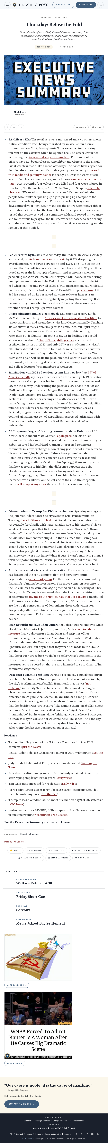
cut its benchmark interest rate (45, 259)
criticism (87, 290)
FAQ (11, 1134)
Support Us (63, 5)
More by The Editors (15, 842)
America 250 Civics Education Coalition (71, 318)
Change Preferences (62, 1121)
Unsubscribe (79, 1121)
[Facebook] (76, 1134)
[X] (81, 1134)
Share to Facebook (86, 850)
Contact (19, 1134)
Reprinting (66, 1134)
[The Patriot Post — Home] (30, 4)
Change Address (42, 1121)
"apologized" (64, 435)
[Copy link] (21, 127)
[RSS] (97, 1134)
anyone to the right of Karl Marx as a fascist (57, 596)
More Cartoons (17, 985)
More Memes (15, 1063)
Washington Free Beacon (51, 814)
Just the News (31, 747)
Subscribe (86, 5)
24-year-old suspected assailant (49, 157)
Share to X (58, 850)
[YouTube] (92, 1134)
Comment (36, 850)
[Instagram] (87, 1134)
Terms (29, 1134)
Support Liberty (22, 1104)
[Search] (100, 5)
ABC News (16, 804)
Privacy (38, 1134)
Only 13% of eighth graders (56, 340)
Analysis (46, 18)
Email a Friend (59, 858)
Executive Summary (29, 834)
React (15, 850)
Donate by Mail (54, 1128)
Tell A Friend (69, 1128)
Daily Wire (64, 777)
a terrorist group (40, 579)
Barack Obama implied (36, 520)
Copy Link (84, 858)
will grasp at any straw (31, 484)
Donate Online (39, 1128)
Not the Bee (49, 794)
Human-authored (52, 1134)
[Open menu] (7, 5)
